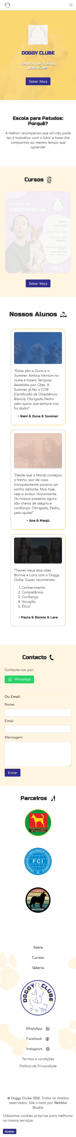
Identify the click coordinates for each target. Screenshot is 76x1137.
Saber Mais (38, 81)
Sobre (38, 947)
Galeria (38, 968)
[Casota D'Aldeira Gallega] (38, 915)
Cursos (38, 958)
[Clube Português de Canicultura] (38, 838)
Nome (9, 704)
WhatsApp (22, 679)
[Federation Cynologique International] (38, 877)
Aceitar (9, 1131)
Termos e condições (38, 1059)
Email (9, 721)
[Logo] (6, 5)
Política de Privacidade (38, 1066)
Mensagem (13, 737)
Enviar (12, 773)
